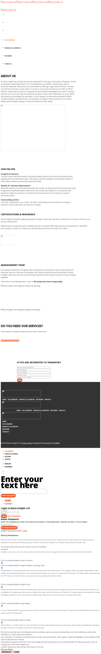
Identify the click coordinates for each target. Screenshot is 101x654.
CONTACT (47, 399)
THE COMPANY (13, 399)
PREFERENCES (6, 652)
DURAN (57, 443)
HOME (4, 399)
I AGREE (16, 652)
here (86, 219)
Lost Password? (14, 516)
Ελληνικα (8, 467)
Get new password (9, 528)
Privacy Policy (7, 649)
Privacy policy (26, 443)
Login (4, 516)
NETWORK (39, 399)
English (8, 464)
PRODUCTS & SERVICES (27, 399)
